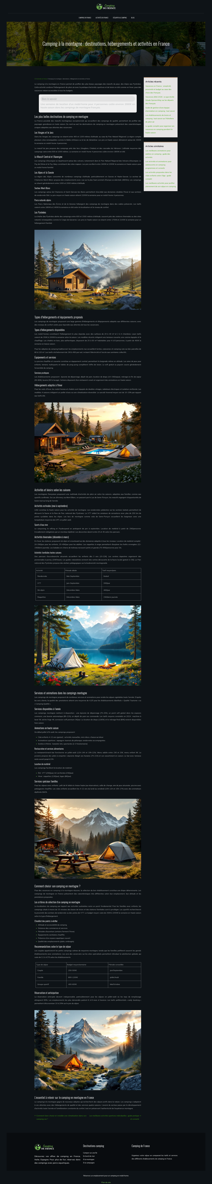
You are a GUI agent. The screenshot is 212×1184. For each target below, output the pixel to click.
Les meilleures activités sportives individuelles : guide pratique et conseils (114, 1117)
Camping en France (85, 17)
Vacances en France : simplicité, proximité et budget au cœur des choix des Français (158, 89)
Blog (132, 17)
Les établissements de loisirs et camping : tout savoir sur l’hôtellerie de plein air (159, 118)
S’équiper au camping (120, 17)
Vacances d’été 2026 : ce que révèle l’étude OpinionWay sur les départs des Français (159, 100)
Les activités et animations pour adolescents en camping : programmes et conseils (158, 164)
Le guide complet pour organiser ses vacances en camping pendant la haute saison (159, 129)
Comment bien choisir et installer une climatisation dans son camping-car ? (61, 1117)
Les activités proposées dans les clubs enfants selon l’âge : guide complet (158, 175)
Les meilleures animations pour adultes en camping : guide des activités (157, 154)
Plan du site (106, 1182)
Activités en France (102, 17)
